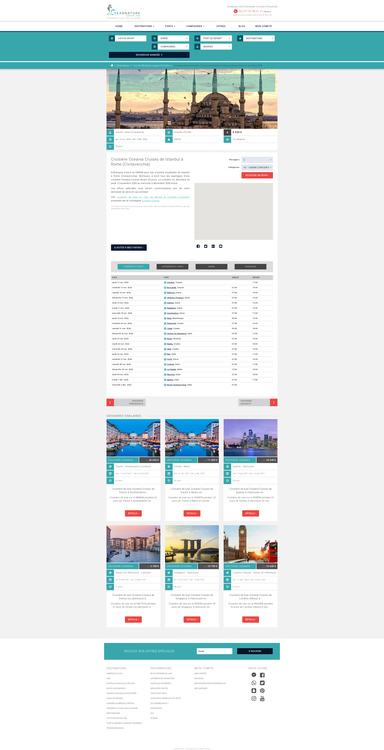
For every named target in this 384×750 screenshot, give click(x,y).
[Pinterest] (262, 690)
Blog (242, 26)
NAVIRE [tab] (211, 267)
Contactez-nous (158, 693)
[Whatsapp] (253, 682)
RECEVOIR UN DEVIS (257, 175)
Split (169, 349)
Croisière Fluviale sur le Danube (122, 708)
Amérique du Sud (114, 673)
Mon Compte (263, 26)
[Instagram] (253, 697)
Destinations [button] (144, 26)
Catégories (234, 167)
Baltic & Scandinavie (116, 688)
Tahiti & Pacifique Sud (116, 718)
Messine (171, 375)
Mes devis (198, 678)
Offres (220, 26)
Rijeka (170, 344)
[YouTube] (262, 698)
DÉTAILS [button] (133, 513)
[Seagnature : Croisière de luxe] (148, 10)
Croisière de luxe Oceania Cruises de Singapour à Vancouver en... (192, 596)
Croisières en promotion (162, 678)
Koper (169, 339)
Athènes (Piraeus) (175, 298)
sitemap (154, 718)
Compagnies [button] (194, 26)
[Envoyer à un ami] (220, 246)
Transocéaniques (115, 728)
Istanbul (170, 282)
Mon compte (200, 673)
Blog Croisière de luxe (161, 673)
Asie (108, 678)
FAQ (152, 713)
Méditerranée (113, 713)
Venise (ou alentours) (177, 334)
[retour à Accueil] (112, 65)
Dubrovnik (171, 323)
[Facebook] (262, 675)
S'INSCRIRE (255, 651)
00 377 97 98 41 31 (251, 11)
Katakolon (171, 308)
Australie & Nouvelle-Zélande (120, 683)
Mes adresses (200, 688)
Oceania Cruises (151, 200)
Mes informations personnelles (210, 683)
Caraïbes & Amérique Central (120, 703)
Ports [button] (169, 26)
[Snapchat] (253, 690)
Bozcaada (171, 288)
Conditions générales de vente (165, 698)
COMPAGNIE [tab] (250, 267)
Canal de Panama (114, 698)
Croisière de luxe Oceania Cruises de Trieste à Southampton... (133, 490)
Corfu (169, 359)
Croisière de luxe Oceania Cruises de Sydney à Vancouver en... (251, 490)
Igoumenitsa (172, 313)
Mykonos (171, 293)
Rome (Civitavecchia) (176, 385)
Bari (169, 354)
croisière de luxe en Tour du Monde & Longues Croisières (153, 197)
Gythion (170, 303)
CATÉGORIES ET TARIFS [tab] (172, 267)
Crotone (170, 364)
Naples (170, 380)
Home (119, 26)
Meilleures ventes (159, 688)
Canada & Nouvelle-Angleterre (121, 693)
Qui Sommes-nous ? (159, 703)
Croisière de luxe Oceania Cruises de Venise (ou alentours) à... (133, 596)
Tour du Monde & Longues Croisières (124, 723)
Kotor (169, 318)
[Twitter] (262, 683)
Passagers (234, 160)
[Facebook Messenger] (253, 674)
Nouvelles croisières (160, 683)
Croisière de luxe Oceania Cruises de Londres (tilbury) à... (251, 596)
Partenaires (156, 708)
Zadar (169, 328)
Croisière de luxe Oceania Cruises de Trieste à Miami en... (192, 490)
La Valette (171, 369)
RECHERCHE (148, 55)
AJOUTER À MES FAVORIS (128, 247)
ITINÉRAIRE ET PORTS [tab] (133, 267)
